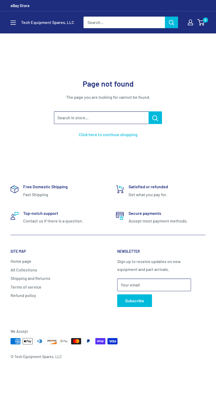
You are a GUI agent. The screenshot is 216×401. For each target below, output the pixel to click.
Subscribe (134, 300)
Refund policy (23, 295)
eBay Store (20, 5)
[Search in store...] (155, 117)
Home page (21, 261)
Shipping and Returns (30, 278)
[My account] (190, 22)
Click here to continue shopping (108, 134)
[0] (201, 22)
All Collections (24, 269)
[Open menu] (13, 23)
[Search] (171, 22)
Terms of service (26, 286)
